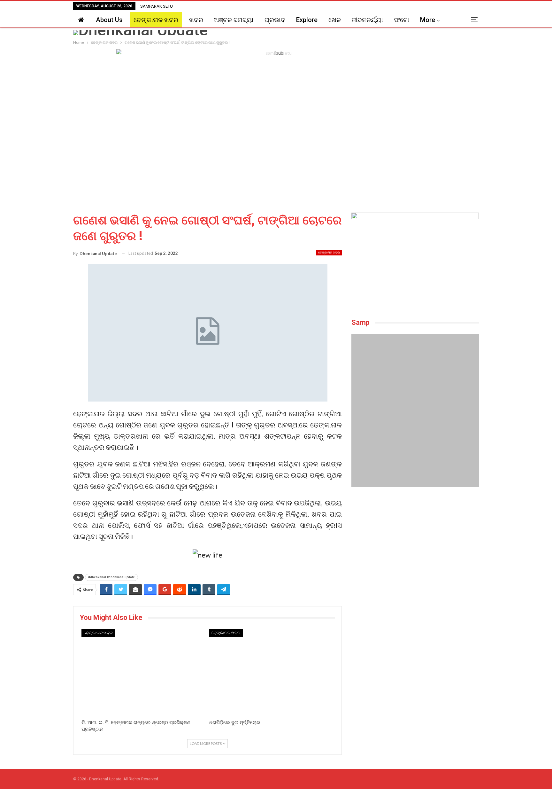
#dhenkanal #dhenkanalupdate (111, 577)
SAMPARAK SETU (156, 6)
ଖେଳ (334, 20)
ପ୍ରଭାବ (274, 20)
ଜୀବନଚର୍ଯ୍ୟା (367, 20)
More (427, 20)
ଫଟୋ (401, 20)
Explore (307, 20)
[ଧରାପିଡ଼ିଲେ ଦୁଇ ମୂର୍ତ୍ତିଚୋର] (271, 672)
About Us (109, 20)
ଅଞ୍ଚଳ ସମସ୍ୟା (234, 20)
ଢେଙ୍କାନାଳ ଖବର (156, 20)
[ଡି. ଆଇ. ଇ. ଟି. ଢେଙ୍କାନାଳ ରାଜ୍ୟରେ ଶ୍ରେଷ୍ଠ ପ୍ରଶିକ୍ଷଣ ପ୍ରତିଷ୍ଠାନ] (143, 672)
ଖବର (196, 20)
